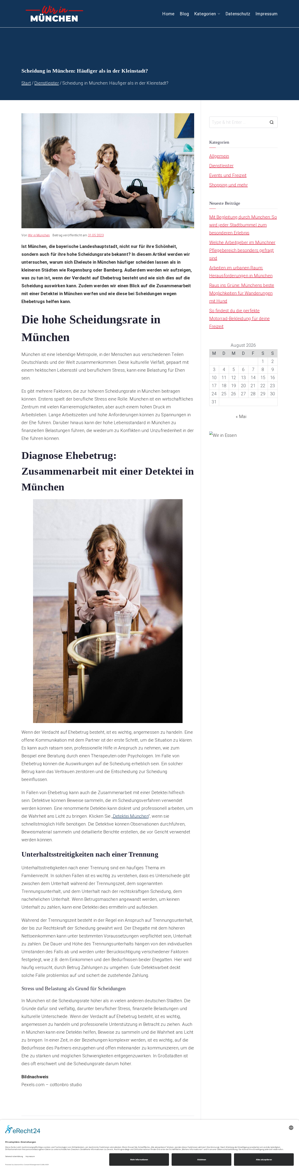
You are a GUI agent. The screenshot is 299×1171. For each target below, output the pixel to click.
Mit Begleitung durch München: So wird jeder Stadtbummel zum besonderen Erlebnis (243, 224)
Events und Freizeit (228, 175)
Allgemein (219, 156)
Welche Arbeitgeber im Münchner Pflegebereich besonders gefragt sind (242, 250)
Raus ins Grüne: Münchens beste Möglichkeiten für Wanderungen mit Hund (241, 293)
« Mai (241, 416)
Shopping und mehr (228, 185)
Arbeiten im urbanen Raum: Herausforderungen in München (241, 271)
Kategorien (205, 13)
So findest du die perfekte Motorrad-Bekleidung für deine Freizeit (239, 318)
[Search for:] (243, 122)
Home (168, 13)
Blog (184, 13)
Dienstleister (221, 165)
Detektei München (131, 816)
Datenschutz (237, 13)
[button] (218, 14)
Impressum (266, 13)
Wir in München (39, 235)
